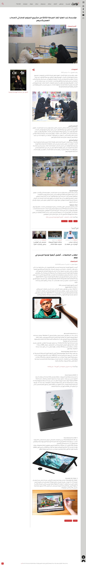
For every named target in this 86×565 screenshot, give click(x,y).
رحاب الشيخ (74, 72)
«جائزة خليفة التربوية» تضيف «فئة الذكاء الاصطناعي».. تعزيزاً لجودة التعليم (55, 244)
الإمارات (70, 221)
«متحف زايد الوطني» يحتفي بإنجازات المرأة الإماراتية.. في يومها (39, 244)
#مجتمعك (75, 240)
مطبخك (25, 4)
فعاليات (75, 221)
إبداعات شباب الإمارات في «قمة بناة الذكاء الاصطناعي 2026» (71, 244)
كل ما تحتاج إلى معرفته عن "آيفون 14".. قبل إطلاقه (60, 366)
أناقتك (55, 4)
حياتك (36, 4)
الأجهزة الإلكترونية (68, 520)
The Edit (18, 4)
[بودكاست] (83, 557)
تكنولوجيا (75, 520)
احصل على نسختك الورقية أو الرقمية (18, 92)
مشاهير (61, 4)
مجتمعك (43, 4)
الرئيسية (68, 4)
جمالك (49, 4)
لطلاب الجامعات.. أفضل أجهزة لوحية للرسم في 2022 (59, 217)
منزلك (31, 4)
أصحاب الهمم (64, 221)
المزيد (22, 563)
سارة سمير (75, 264)
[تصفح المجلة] (83, 561)
